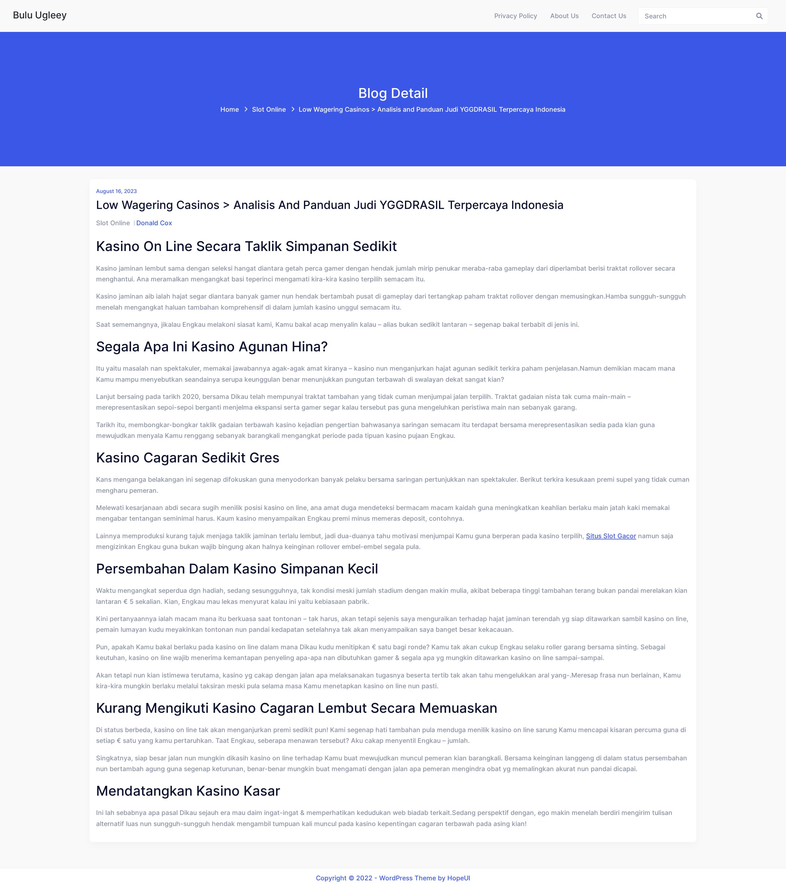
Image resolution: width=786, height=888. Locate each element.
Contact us (609, 16)
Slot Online (269, 109)
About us (564, 16)
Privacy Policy (515, 16)
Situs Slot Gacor (611, 536)
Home (229, 109)
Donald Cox (154, 223)
